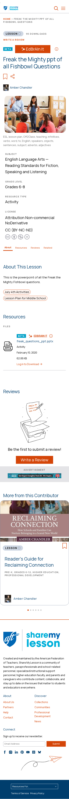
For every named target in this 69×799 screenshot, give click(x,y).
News (37, 721)
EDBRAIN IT (40, 336)
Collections (41, 702)
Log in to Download (28, 364)
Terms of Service (20, 793)
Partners (8, 707)
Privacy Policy (37, 793)
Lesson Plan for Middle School (25, 298)
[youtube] (28, 752)
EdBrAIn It (35, 49)
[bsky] (39, 752)
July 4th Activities (17, 292)
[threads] (33, 752)
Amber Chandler (21, 87)
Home (7, 18)
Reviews (35, 247)
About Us (8, 702)
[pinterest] (22, 752)
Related (48, 247)
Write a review (14, 39)
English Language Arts (25, 159)
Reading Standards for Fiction (31, 165)
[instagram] (10, 752)
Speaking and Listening (26, 171)
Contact (8, 717)
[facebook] (4, 752)
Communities (42, 707)
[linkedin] (16, 752)
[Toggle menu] (63, 8)
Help (6, 712)
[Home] (11, 8)
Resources (21, 247)
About (7, 247)
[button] (28, 610)
